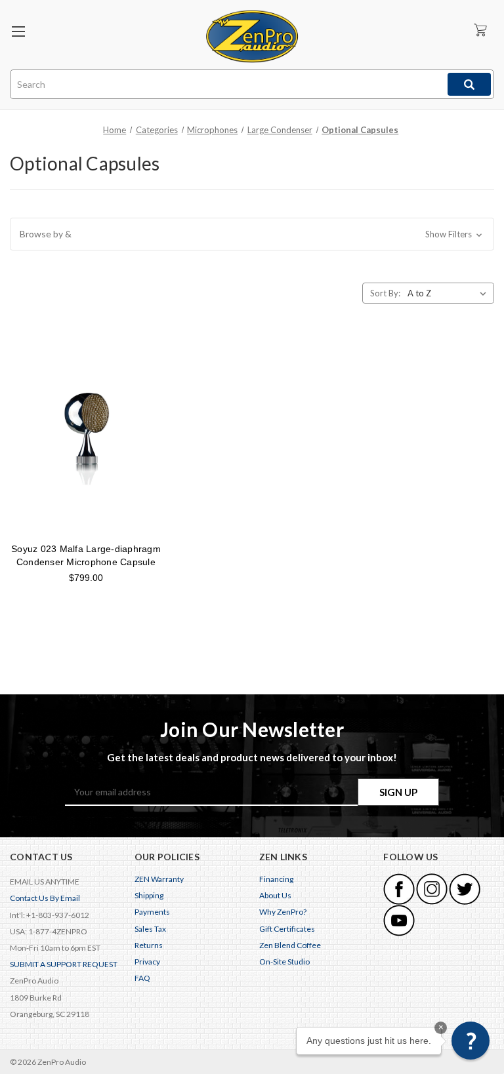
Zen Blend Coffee (290, 945)
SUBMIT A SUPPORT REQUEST (63, 964)
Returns (149, 945)
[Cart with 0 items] (480, 30)
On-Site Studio (284, 961)
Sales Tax (150, 929)
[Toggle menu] (18, 31)
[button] (252, 234)
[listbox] (450, 293)
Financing (276, 879)
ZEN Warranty (159, 879)
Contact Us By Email (45, 898)
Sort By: (385, 293)
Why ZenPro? (282, 912)
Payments (152, 912)
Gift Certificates (287, 929)
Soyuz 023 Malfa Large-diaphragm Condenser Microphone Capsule (86, 555)
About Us (275, 895)
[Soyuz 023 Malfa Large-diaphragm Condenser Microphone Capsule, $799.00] (86, 435)
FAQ (142, 978)
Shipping (149, 895)
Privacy (147, 961)
